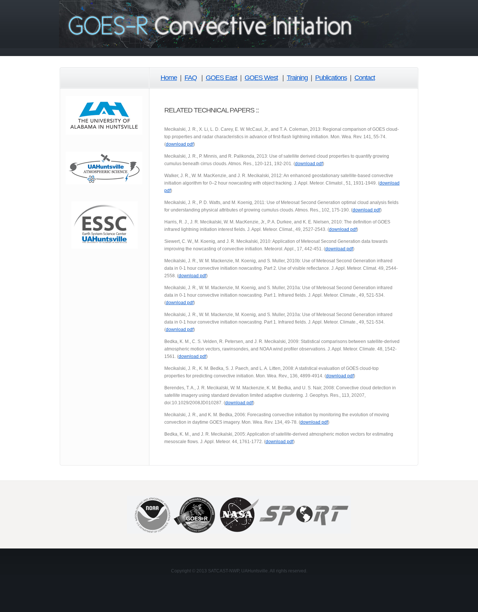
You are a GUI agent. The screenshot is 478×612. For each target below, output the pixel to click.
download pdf (179, 144)
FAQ (190, 77)
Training (297, 77)
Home (169, 77)
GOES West (261, 77)
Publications (331, 77)
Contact (364, 77)
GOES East (221, 77)
